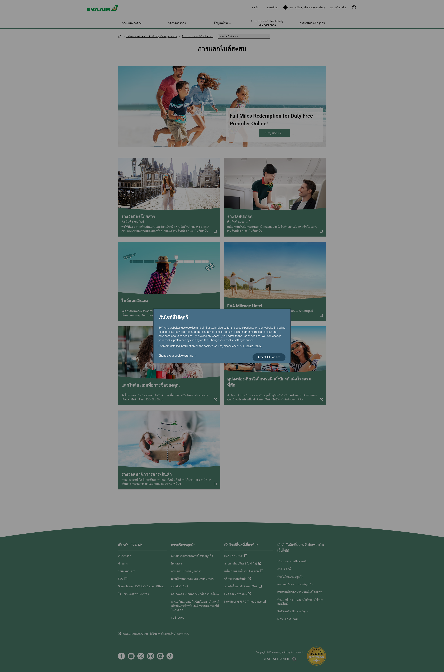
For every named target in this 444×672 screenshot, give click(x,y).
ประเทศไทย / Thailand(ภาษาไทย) (307, 7)
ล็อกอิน (255, 7)
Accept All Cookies (269, 357)
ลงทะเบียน (272, 7)
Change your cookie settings (176, 355)
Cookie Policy (253, 346)
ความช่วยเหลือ (338, 7)
